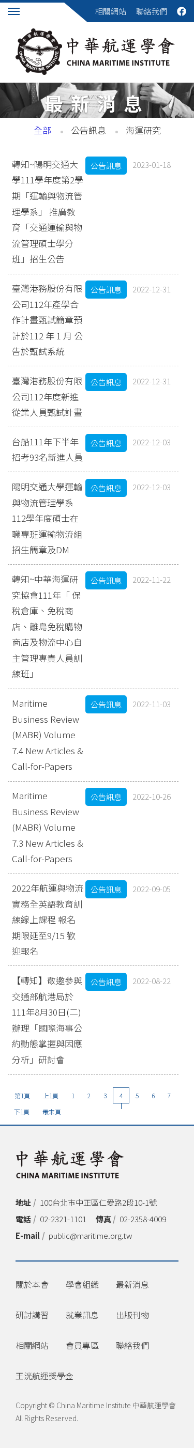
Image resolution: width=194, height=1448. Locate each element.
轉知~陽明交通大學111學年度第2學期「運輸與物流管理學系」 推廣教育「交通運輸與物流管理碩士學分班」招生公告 (47, 212)
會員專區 (82, 1345)
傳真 (103, 1218)
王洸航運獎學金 (44, 1375)
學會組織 (82, 1284)
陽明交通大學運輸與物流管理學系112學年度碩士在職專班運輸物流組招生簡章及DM (47, 518)
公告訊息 (88, 129)
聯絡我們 (151, 11)
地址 (23, 1202)
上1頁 (50, 1095)
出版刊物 (132, 1315)
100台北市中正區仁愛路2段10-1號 (98, 1202)
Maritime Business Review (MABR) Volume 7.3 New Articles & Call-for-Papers (47, 827)
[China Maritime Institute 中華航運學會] (95, 51)
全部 (42, 129)
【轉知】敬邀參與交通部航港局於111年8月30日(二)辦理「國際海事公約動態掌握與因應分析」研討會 (47, 1020)
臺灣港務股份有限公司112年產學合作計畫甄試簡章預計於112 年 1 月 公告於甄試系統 (47, 319)
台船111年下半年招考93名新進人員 (47, 449)
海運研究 (143, 129)
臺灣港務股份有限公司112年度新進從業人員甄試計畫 (47, 396)
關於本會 (32, 1284)
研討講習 (32, 1315)
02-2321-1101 (63, 1218)
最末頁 (51, 1111)
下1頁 (21, 1111)
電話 (23, 1218)
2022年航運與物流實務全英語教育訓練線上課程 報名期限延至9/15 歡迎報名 (47, 919)
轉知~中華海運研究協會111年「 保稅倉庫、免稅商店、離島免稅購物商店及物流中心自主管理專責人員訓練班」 (47, 626)
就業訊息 (82, 1315)
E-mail (28, 1235)
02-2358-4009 (143, 1218)
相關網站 (110, 11)
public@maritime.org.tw (90, 1235)
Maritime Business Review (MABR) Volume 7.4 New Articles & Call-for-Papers (47, 734)
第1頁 (22, 1095)
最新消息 (132, 1284)
